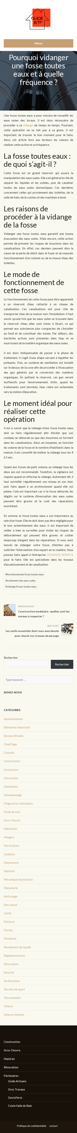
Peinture (9, 921)
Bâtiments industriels (17, 727)
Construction (12, 761)
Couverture (11, 769)
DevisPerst (15, 1097)
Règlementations (14, 955)
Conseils (9, 752)
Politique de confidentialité (31, 1125)
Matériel (9, 871)
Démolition (11, 786)
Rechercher (11, 657)
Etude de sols (12, 811)
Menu (38, 43)
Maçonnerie (11, 862)
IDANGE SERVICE (61, 554)
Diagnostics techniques (18, 803)
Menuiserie (11, 888)
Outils (7, 913)
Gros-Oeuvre (12, 820)
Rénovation (11, 964)
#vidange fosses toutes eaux (20, 586)
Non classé (10, 904)
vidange (27, 125)
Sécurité (9, 972)
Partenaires (11, 1075)
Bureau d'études (14, 735)
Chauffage (10, 744)
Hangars (9, 837)
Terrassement (12, 997)
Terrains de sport (14, 989)
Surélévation (12, 981)
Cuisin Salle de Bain (20, 1105)
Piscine (8, 930)
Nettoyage (10, 896)
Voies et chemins (14, 1014)
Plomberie (10, 938)
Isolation (9, 854)
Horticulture (11, 845)
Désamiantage (13, 795)
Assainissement (13, 719)
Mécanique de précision (18, 879)
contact (53, 1125)
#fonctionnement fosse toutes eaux (24, 574)
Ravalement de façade (17, 947)
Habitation (10, 828)
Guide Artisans (17, 1081)
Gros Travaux (16, 1089)
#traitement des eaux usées (20, 580)
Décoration (11, 778)
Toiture (8, 1006)
